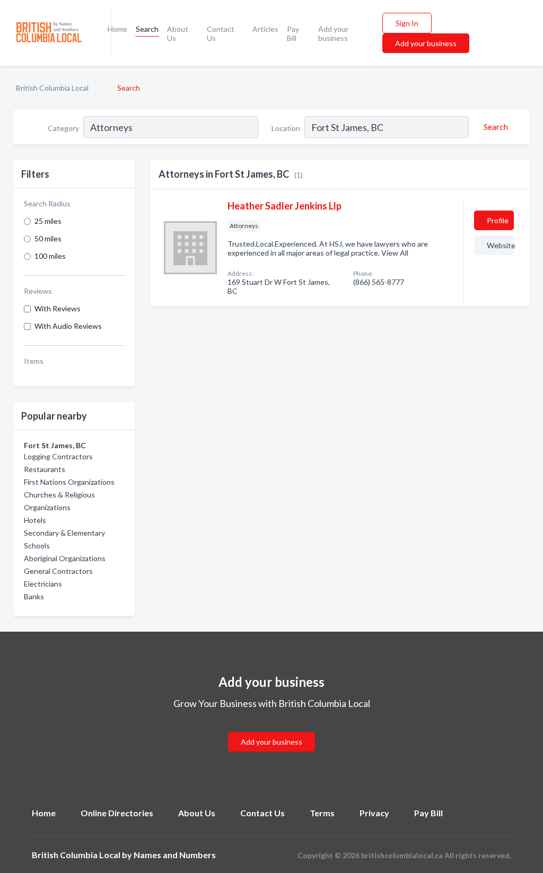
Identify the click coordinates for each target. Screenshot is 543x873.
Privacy (374, 813)
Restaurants (44, 469)
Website (500, 245)
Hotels (35, 520)
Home (117, 28)
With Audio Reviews (68, 325)
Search (147, 28)
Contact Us (220, 33)
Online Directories (117, 813)
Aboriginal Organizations (65, 558)
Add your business (333, 33)
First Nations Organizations (69, 481)
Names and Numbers (175, 855)
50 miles (48, 238)
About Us (177, 33)
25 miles (48, 220)
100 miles (50, 255)
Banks (34, 596)
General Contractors (58, 570)
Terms (322, 813)
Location (286, 128)
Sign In (407, 23)
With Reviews (57, 308)
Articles (265, 28)
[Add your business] (271, 729)
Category (63, 128)
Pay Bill (293, 33)
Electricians (43, 583)
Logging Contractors (58, 456)
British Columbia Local (52, 87)
